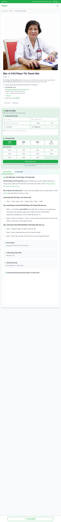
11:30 (51, 150)
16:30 (37, 157)
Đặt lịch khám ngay (30, 161)
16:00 (23, 157)
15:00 (51, 153)
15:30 (9, 157)
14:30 (37, 153)
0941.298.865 (16, 98)
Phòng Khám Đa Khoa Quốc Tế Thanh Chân (17, 89)
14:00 (23, 153)
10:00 (9, 150)
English (56, 1)
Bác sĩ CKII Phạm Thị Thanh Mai (21, 73)
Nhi (6, 193)
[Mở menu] (57, 5)
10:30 (23, 150)
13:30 (9, 153)
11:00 (37, 150)
